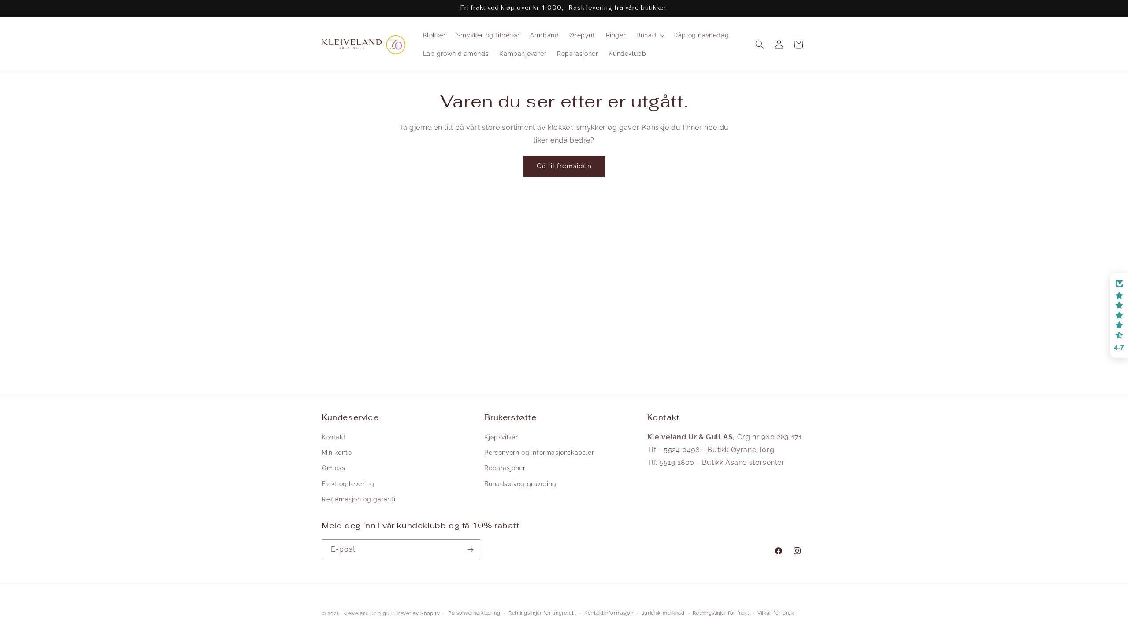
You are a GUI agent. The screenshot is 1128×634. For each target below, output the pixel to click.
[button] (649, 35)
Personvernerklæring (474, 613)
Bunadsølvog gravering (520, 483)
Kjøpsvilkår (501, 437)
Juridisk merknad (663, 613)
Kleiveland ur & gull (368, 613)
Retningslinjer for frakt (721, 613)
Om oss (333, 468)
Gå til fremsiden (564, 166)
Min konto (337, 452)
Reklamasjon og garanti (358, 499)
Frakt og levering (348, 483)
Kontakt (333, 437)
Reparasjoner (504, 468)
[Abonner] (470, 549)
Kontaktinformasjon (609, 613)
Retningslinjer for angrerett (542, 613)
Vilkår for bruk (775, 613)
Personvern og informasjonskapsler (539, 452)
